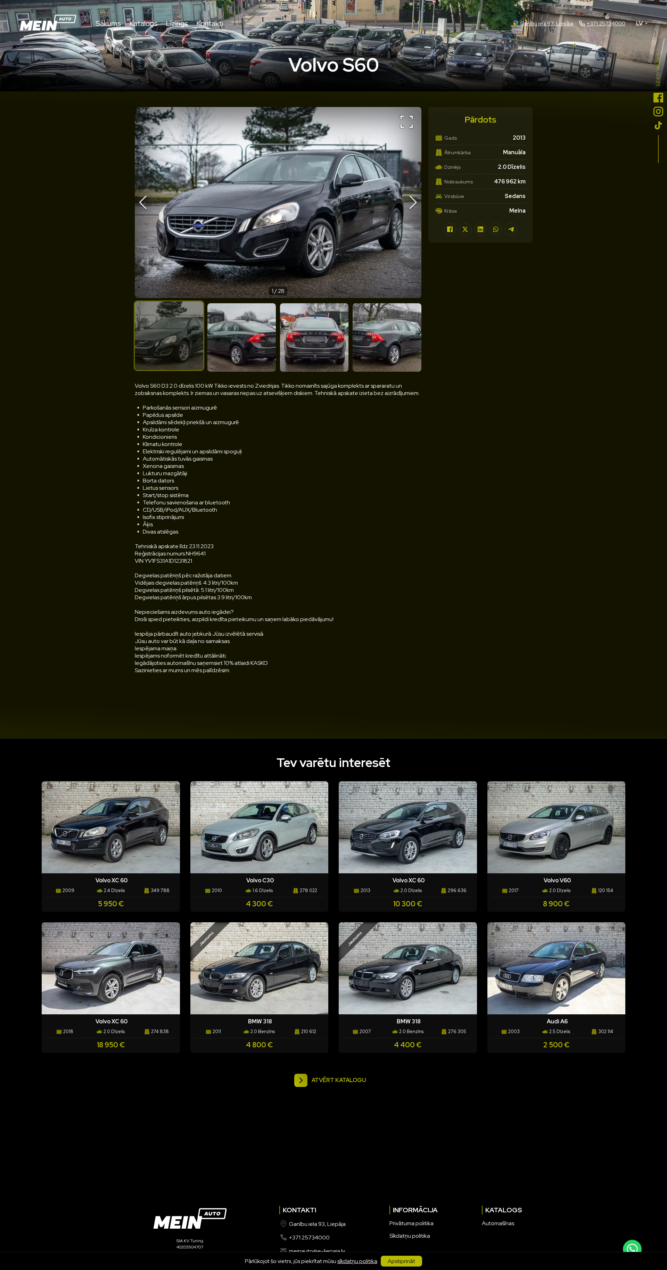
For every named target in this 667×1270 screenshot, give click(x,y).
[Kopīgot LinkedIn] (480, 229)
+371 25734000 (606, 23)
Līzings (177, 23)
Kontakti (209, 23)
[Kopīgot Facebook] (450, 229)
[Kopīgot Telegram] (511, 229)
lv (639, 23)
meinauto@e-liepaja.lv (317, 1251)
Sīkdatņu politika (409, 1235)
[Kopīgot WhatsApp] (495, 229)
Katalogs (143, 23)
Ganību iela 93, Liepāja (546, 23)
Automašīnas (498, 1223)
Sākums (108, 23)
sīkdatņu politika (357, 1261)
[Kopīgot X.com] (465, 229)
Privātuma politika (411, 1223)
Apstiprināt (401, 1261)
